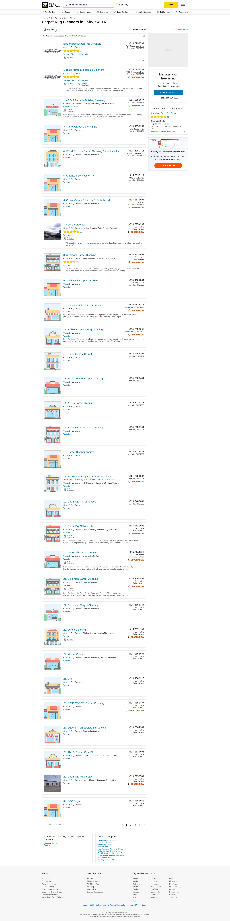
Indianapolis (155, 884)
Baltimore (136, 884)
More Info (84, 54)
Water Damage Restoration (108, 228)
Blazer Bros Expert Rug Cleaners (82, 43)
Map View (51, 30)
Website (66, 54)
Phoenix (172, 895)
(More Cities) (150, 874)
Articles (90, 879)
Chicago (136, 892)
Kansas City (156, 887)
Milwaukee (173, 881)
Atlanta (135, 879)
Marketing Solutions (50, 895)
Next (143, 824)
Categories (91, 889)
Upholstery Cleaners (106, 845)
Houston (154, 881)
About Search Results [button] (180, 30)
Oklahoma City (175, 887)
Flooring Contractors (106, 860)
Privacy (84, 905)
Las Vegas (155, 889)
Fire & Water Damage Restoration (96, 258)
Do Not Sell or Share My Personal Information (108, 905)
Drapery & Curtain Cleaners (93, 756)
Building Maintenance (105, 633)
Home (44, 18)
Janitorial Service (107, 104)
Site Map (90, 887)
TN (50, 18)
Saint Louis (173, 897)
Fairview (58, 18)
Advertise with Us (49, 884)
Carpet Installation (119, 483)
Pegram (47, 845)
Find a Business (93, 881)
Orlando (172, 889)
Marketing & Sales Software (53, 897)
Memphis (154, 897)
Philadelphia (174, 892)
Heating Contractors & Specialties (114, 658)
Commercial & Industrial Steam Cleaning (113, 780)
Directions (75, 54)
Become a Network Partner (52, 892)
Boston (135, 887)
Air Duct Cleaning (89, 228)
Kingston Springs (51, 843)
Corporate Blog (48, 887)
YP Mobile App (93, 884)
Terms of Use (134, 905)
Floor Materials (104, 857)
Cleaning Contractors (91, 104)
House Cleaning (104, 847)
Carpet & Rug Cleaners (72, 47)
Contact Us (46, 881)
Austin (135, 881)
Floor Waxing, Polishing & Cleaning (112, 849)
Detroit (153, 879)
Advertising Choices (50, 889)
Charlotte (136, 889)
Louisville (154, 895)
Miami (171, 879)
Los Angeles (156, 892)
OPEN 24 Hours (79, 36)
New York (173, 884)
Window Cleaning (89, 633)
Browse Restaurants (95, 892)
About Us (45, 879)
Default (139, 30)
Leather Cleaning (89, 530)
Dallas (135, 895)
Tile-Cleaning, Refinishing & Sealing (97, 483)
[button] (183, 5)
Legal (144, 905)
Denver (135, 897)
